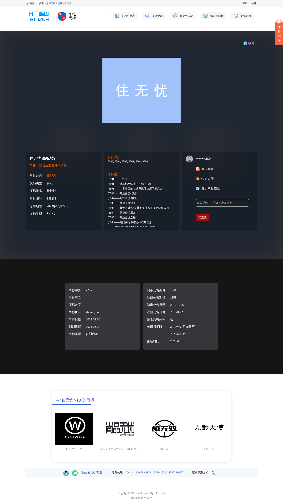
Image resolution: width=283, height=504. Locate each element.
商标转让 (34, 3)
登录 (245, 3)
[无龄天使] (209, 444)
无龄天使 (208, 449)
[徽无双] (164, 444)
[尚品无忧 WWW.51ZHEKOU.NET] (119, 444)
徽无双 (164, 449)
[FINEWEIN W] (74, 444)
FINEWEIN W (74, 449)
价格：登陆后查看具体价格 (48, 165)
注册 (253, 3)
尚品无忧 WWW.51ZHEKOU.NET (119, 449)
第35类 (51, 175)
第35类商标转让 (54, 3)
